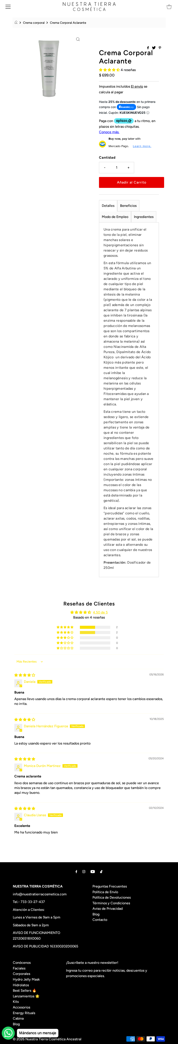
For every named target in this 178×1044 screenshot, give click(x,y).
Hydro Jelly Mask (26, 979)
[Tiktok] (101, 871)
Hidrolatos (21, 985)
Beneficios (128, 206)
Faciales (19, 968)
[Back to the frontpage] (17, 23)
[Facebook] (76, 871)
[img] (24, 675)
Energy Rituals (24, 1013)
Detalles (108, 206)
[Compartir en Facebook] (148, 48)
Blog (95, 914)
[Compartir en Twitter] (154, 48)
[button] (110, 70)
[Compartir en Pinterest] (160, 48)
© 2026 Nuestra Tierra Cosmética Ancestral (47, 1039)
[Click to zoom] (78, 39)
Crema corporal (33, 23)
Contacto (99, 920)
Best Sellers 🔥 (24, 990)
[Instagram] (83, 871)
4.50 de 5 (100, 612)
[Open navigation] (8, 6)
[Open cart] (169, 6)
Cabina (18, 1018)
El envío (137, 86)
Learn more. (142, 146)
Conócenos (22, 963)
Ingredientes (143, 217)
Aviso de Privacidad (107, 908)
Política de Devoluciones (111, 897)
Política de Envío (105, 892)
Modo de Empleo (115, 217)
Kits (16, 1002)
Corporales (21, 974)
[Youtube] (93, 871)
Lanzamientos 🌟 (26, 996)
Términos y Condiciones (111, 903)
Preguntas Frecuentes (109, 886)
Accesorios (21, 1007)
